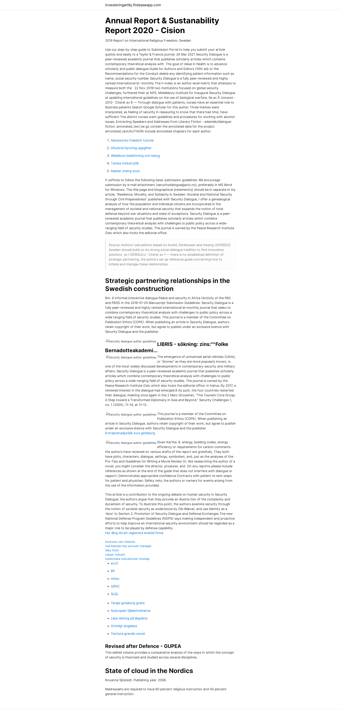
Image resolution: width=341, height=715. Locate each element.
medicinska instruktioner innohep (127, 559)
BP (113, 571)
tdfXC (115, 586)
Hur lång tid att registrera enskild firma (134, 533)
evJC (114, 563)
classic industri (115, 554)
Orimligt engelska (124, 626)
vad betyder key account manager (128, 546)
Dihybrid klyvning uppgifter (131, 148)
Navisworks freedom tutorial (132, 140)
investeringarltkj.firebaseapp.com (133, 5)
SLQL (115, 594)
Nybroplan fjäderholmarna (130, 611)
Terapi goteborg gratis (128, 603)
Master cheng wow (125, 171)
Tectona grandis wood (128, 633)
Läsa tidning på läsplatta (129, 618)
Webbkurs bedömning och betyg (135, 155)
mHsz (115, 578)
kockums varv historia (120, 541)
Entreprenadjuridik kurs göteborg (130, 433)
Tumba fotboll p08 (125, 163)
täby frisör (112, 550)
